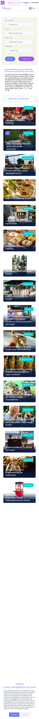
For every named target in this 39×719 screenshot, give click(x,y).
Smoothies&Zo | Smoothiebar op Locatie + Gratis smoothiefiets (19, 397)
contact (25, 88)
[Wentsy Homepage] (6, 8)
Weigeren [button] (25, 715)
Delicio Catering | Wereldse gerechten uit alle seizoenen (19, 146)
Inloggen (26, 2)
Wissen (10, 59)
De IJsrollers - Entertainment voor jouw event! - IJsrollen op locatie (19, 422)
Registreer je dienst (14, 2)
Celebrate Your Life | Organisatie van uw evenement (15, 472)
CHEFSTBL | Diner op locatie (18, 198)
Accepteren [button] (14, 715)
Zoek (25, 59)
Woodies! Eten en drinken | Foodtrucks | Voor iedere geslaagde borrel (17, 170)
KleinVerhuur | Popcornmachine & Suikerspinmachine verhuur (18, 497)
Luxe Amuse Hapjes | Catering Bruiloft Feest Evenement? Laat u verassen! (19, 372)
